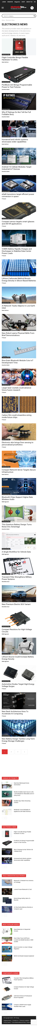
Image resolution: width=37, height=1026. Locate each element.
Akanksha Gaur (5, 581)
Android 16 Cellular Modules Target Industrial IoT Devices (16, 168)
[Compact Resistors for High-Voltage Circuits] (19, 618)
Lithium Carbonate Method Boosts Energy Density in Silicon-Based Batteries (19, 279)
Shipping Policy (7, 1020)
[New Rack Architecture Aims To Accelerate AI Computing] (19, 700)
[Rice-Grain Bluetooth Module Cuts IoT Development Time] (19, 349)
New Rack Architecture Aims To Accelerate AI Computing (15, 712)
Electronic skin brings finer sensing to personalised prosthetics (17, 443)
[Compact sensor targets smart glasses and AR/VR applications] (19, 210)
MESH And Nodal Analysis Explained (24, 956)
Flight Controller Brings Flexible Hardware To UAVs (15, 58)
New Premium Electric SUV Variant (16, 604)
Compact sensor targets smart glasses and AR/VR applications (18, 222)
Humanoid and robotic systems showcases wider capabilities (15, 140)
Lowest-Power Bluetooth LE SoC (23, 889)
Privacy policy (7, 1022)
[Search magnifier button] (32, 8)
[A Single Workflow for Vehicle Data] (19, 541)
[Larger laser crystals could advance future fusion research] (19, 377)
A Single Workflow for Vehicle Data (16, 552)
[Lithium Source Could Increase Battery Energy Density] (19, 646)
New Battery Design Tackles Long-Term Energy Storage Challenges (18, 740)
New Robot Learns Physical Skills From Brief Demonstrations (18, 334)
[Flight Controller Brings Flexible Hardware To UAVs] (19, 46)
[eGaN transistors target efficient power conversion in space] (19, 183)
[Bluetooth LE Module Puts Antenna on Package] (7, 882)
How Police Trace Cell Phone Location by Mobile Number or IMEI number (23, 939)
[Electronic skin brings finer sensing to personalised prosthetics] (19, 431)
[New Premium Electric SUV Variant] (19, 593)
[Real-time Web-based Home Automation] (7, 785)
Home (3, 20)
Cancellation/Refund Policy (19, 1022)
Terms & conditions (24, 1020)
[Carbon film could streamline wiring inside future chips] (19, 404)
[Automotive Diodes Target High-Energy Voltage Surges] (19, 673)
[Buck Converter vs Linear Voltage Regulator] (7, 949)
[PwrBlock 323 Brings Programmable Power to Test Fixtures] (19, 74)
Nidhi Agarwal (5, 501)
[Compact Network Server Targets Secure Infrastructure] (19, 459)
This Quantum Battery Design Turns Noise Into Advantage (17, 525)
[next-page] (24, 751)
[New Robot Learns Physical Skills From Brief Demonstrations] (19, 322)
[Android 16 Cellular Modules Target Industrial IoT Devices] (19, 156)
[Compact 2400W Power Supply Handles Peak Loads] (7, 1007)
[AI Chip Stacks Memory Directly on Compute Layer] (7, 909)
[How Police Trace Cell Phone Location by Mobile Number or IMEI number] (7, 940)
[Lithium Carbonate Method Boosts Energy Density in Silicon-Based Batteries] (19, 267)
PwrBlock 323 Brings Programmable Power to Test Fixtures (17, 86)
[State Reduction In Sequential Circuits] (7, 931)
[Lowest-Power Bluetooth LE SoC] (7, 891)
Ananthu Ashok (5, 89)
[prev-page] (3, 818)
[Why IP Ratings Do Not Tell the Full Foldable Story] (19, 101)
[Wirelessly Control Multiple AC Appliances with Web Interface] (7, 812)
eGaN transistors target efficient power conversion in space (18, 195)
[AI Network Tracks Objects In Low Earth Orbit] (19, 295)
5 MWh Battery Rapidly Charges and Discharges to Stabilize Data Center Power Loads (17, 251)
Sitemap (29, 1022)
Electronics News (6, 54)
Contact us (15, 1020)
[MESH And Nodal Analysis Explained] (7, 958)
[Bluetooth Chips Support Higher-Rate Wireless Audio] (19, 486)
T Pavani (4, 198)
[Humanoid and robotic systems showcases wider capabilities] (19, 128)
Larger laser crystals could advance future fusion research (16, 389)
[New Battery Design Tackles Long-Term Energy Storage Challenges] (19, 728)
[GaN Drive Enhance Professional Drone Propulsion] (7, 998)
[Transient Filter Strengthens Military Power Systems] (19, 566)
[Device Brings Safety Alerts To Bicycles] (7, 900)
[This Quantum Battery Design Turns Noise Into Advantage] (19, 513)
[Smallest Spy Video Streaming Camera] (7, 803)
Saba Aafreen (5, 62)
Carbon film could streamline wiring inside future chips (16, 416)
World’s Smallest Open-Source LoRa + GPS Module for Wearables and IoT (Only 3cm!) (24, 793)
